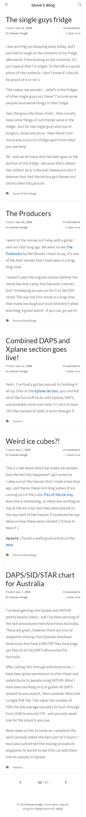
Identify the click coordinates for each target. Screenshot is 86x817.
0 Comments (71, 222)
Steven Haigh (18, 33)
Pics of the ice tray (58, 494)
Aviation (17, 421)
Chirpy (38, 808)
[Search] (80, 4)
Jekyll (59, 808)
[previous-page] (20, 782)
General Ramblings (24, 193)
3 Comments (71, 28)
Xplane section (46, 391)
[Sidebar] (6, 4)
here (9, 544)
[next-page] (66, 782)
